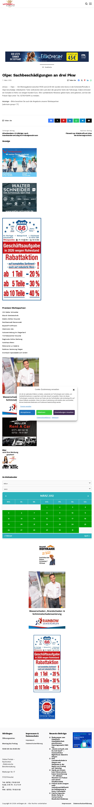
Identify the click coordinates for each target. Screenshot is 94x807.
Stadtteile (48, 67)
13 (21, 519)
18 (85, 519)
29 (47, 530)
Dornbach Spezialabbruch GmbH (14, 353)
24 (72, 524)
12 (8, 519)
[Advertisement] (47, 29)
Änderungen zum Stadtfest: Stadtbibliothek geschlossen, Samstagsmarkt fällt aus (60, 742)
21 (34, 524)
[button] (74, 389)
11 (85, 513)
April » (87, 536)
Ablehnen (41, 412)
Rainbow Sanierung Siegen (12, 349)
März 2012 (47, 495)
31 (72, 530)
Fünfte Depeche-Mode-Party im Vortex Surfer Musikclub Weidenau (60, 796)
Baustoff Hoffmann (9, 326)
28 (34, 530)
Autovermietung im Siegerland (14, 332)
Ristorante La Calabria (10, 346)
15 (47, 519)
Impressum (55, 417)
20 (21, 524)
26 (9, 530)
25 (85, 524)
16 (60, 519)
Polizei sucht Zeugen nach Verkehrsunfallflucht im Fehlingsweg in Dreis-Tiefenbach (60, 787)
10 (72, 513)
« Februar (8, 536)
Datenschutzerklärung (44, 417)
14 (34, 519)
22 (47, 524)
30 (60, 530)
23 (60, 524)
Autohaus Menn (8, 342)
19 (9, 524)
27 (21, 530)
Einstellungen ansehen (64, 412)
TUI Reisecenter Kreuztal (11, 336)
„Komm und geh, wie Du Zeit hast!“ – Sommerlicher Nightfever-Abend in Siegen (60, 752)
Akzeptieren (25, 412)
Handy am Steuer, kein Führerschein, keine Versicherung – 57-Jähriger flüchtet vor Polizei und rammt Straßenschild (59, 776)
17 (72, 519)
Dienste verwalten (25, 406)
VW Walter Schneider (10, 312)
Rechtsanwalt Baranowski (12, 322)
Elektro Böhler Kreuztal (11, 319)
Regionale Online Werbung (12, 339)
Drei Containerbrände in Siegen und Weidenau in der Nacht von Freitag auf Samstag (59, 763)
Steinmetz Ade (8, 329)
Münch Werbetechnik (10, 315)
